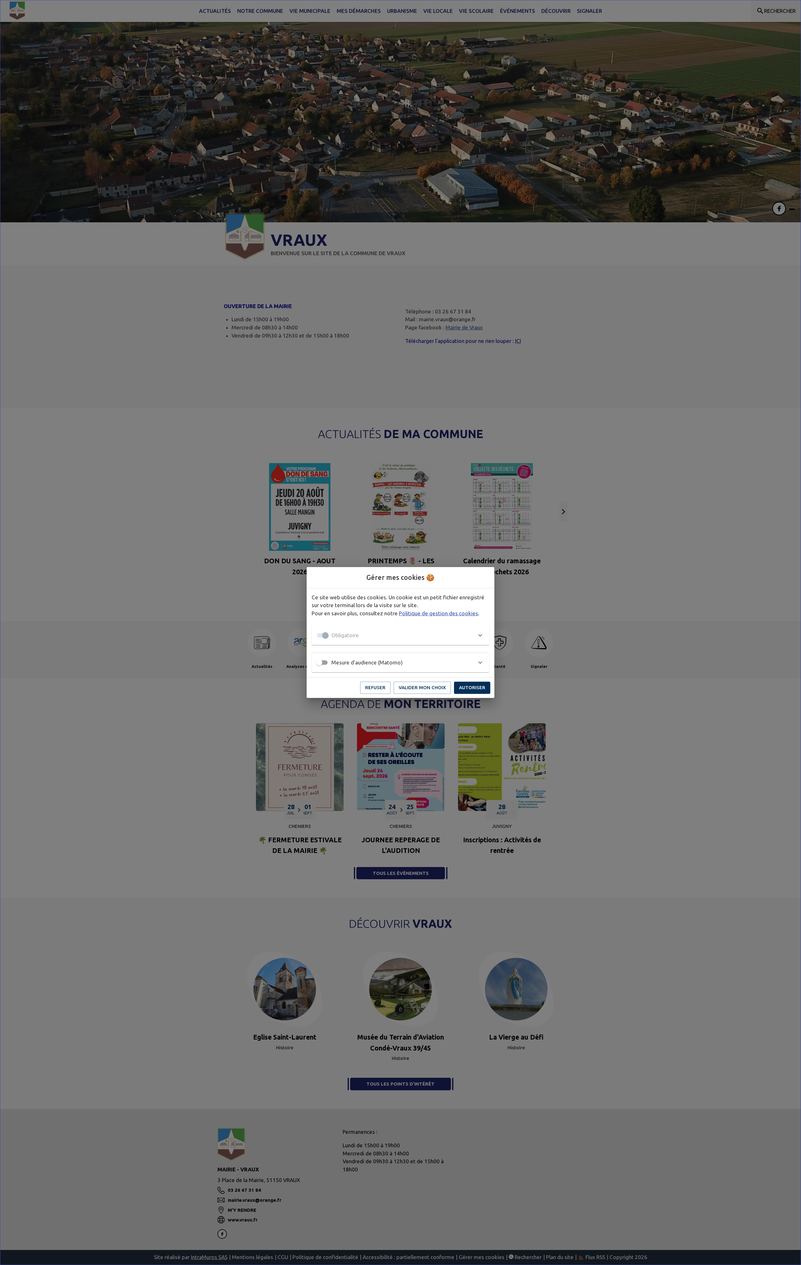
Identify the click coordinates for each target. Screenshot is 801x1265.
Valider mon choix (422, 687)
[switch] (319, 663)
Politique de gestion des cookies (438, 613)
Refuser (375, 687)
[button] (400, 635)
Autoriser (472, 687)
